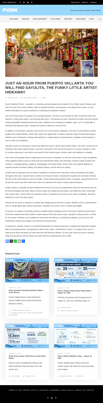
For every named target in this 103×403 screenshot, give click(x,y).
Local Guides (55, 19)
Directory (68, 19)
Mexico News (80, 19)
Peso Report (16, 376)
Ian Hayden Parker (30, 98)
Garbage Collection (19, 313)
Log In (91, 19)
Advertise (93, 2)
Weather (80, 376)
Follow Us (85, 2)
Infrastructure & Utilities (21, 310)
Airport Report (65, 307)
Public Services (32, 313)
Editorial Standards (49, 390)
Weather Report (66, 376)
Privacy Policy (30, 390)
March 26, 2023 (13, 98)
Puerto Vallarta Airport (69, 311)
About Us (80, 390)
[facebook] (20, 2)
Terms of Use (15, 390)
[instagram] (31, 2)
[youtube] (27, 2)
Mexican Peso (30, 376)
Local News (13, 19)
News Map (25, 19)
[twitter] (24, 2)
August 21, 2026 (15, 288)
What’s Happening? (40, 19)
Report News (75, 2)
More (44, 98)
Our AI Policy (67, 390)
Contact (90, 390)
